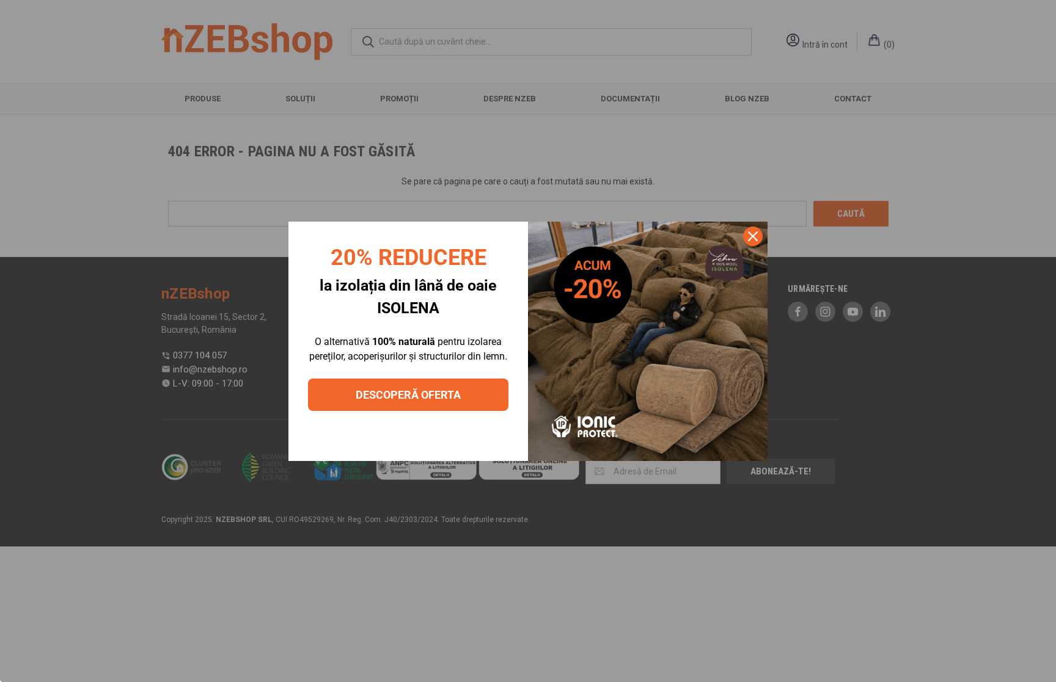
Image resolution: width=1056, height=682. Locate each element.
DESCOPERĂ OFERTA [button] (408, 394)
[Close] (753, 236)
